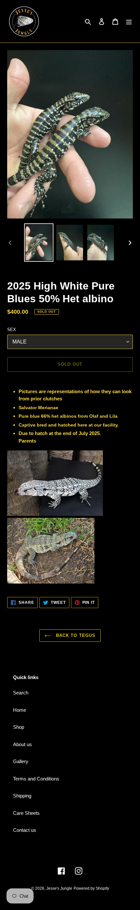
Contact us (24, 830)
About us (22, 744)
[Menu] (129, 21)
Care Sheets (26, 813)
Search (20, 692)
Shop (18, 727)
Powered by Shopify (91, 888)
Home (19, 710)
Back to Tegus (74, 635)
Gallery (20, 761)
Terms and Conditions (36, 778)
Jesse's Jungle (59, 888)
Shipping (22, 795)
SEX (11, 329)
